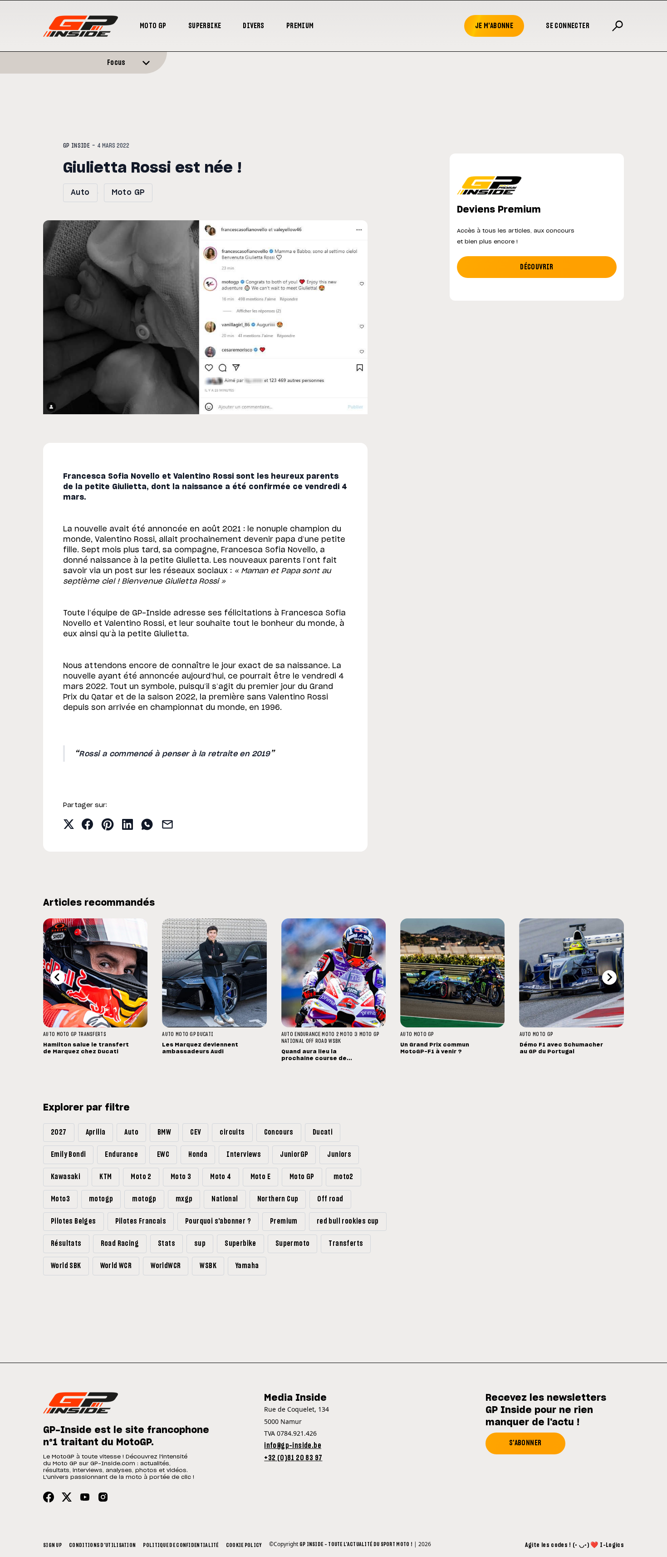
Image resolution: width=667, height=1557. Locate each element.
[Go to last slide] (57, 977)
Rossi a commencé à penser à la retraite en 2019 (174, 754)
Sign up (52, 1545)
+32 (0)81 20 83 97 (293, 1458)
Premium (300, 26)
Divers (253, 26)
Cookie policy (244, 1545)
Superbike (204, 26)
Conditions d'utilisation (102, 1545)
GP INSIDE (76, 146)
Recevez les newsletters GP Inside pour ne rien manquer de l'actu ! (546, 1410)
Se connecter (567, 26)
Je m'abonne (494, 26)
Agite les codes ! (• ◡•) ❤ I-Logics (574, 1545)
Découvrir (537, 267)
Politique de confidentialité (180, 1545)
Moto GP (153, 26)
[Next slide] (609, 977)
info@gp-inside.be (292, 1445)
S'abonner (525, 1443)
